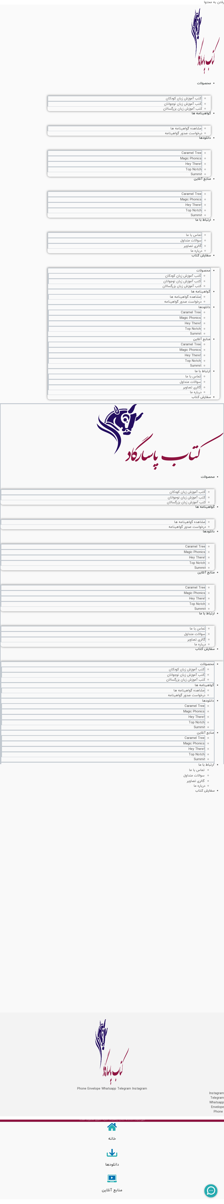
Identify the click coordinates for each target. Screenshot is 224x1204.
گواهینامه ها (201, 113)
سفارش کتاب (201, 255)
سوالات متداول (190, 240)
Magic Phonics (190, 158)
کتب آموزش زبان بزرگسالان (182, 109)
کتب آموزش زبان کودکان (183, 98)
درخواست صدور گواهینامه (183, 133)
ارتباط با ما (203, 220)
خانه (112, 1139)
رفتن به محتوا (214, 2)
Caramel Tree (191, 153)
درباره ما (195, 392)
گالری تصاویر (192, 246)
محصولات (204, 83)
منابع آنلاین (202, 179)
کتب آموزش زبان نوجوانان (182, 104)
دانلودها (205, 138)
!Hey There (193, 164)
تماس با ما (193, 235)
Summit (195, 334)
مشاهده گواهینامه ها (185, 128)
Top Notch (193, 169)
